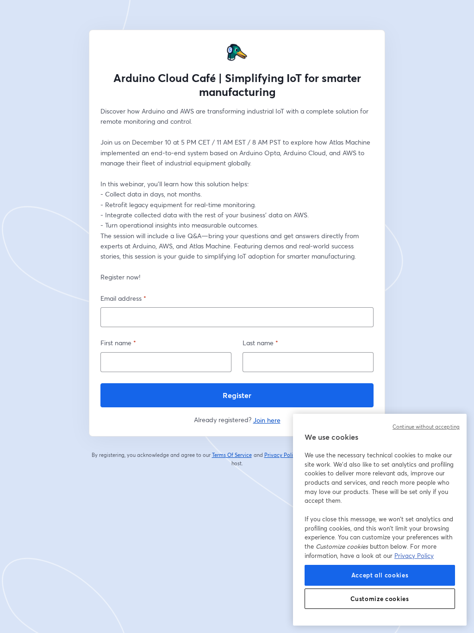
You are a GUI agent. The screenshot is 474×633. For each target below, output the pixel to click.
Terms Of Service (232, 455)
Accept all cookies (380, 575)
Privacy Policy (281, 455)
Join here (267, 420)
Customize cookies (379, 599)
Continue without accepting (426, 427)
